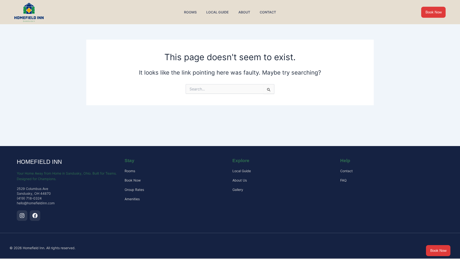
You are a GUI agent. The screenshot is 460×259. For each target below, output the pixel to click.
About (244, 12)
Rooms (190, 12)
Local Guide (217, 12)
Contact (268, 12)
